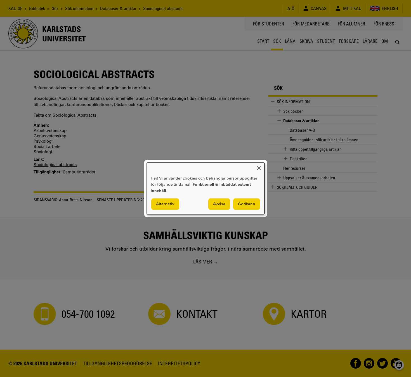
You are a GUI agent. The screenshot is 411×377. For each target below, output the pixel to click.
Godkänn (246, 204)
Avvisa (219, 204)
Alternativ (165, 204)
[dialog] (205, 188)
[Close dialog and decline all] (258, 165)
